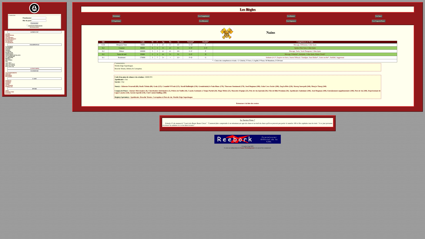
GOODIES (8, 83)
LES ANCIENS (9, 85)
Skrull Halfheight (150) (189, 86)
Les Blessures (204, 21)
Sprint (296, 48)
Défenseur (303, 45)
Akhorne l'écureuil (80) (129, 86)
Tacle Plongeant (306, 51)
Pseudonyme (27, 18)
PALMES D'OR (9, 52)
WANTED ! (8, 58)
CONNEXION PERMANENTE (35, 25)
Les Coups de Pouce (379, 21)
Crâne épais (312, 45)
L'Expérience (116, 21)
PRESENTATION (9, 35)
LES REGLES (9, 41)
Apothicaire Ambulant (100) (300, 91)
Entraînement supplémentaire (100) (340, 91)
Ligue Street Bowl (10, 64)
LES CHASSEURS (10, 56)
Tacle (298, 51)
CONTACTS (8, 80)
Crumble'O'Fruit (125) (171, 86)
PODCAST (8, 74)
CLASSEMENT (9, 46)
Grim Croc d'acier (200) (270, 86)
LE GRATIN (8, 51)
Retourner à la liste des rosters (247, 103)
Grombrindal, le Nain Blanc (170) (211, 86)
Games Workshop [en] (247, 148)
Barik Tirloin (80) (146, 86)
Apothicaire (134, 97)
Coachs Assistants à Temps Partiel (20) (202, 91)
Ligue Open (8, 62)
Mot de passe (27, 20)
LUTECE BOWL (34, 68)
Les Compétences (203, 16)
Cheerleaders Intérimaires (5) (159, 91)
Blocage (296, 45)
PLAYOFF (7, 49)
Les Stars (379, 16)
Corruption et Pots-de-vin (162, 97)
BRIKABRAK (8, 75)
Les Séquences (291, 21)
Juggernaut (340, 57)
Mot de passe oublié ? (34, 27)
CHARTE (7, 36)
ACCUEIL (7, 34)
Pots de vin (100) (361, 91)
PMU (6, 61)
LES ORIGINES (9, 37)
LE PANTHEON (9, 42)
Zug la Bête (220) (286, 86)
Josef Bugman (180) (252, 86)
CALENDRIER (9, 47)
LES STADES (8, 60)
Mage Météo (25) (224, 91)
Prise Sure (303, 48)
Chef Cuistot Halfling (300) (156, 93)
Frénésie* (294, 54)
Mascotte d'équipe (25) (239, 91)
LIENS (7, 90)
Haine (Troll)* (320, 54)
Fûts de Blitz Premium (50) (279, 91)
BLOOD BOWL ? (9, 40)
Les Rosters (291, 16)
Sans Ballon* (313, 57)
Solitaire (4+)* (271, 57)
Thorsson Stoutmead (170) (234, 86)
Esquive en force (283, 57)
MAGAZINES (8, 76)
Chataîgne (304, 57)
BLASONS (8, 93)
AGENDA (7, 50)
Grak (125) (158, 86)
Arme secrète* (324, 57)
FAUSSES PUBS (9, 92)
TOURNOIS (8, 81)
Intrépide (302, 54)
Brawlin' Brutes (146, 97)
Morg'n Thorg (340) (318, 86)
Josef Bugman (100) (319, 91)
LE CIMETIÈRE (9, 57)
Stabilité (333, 57)
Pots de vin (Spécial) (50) (258, 91)
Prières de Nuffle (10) (179, 91)
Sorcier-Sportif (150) (137, 93)
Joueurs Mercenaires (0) (138, 91)
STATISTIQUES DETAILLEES (12, 55)
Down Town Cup (9, 66)
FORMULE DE (9, 86)
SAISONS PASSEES (10, 39)
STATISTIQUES (9, 54)
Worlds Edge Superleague (183, 97)
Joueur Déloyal (294, 57)
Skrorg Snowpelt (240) (302, 86)
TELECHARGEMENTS (11, 72)
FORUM (7, 84)
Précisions (116, 16)
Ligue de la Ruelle (10, 65)
